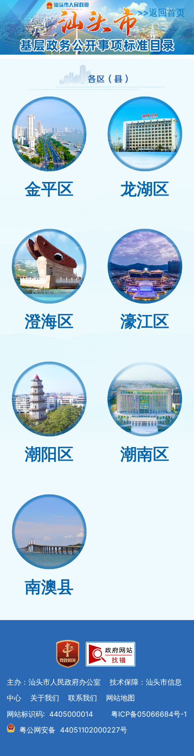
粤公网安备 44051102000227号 (73, 729)
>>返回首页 (161, 12)
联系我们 (82, 697)
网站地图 (120, 697)
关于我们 (44, 697)
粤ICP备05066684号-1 (149, 714)
